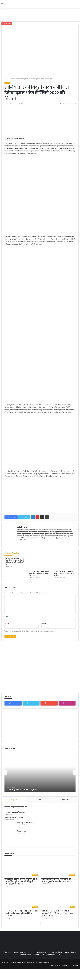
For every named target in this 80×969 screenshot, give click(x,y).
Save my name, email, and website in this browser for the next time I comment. (30, 631)
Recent (38, 800)
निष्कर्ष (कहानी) (22, 831)
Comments (65, 800)
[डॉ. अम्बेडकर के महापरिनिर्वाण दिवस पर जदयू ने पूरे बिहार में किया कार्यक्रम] (65, 564)
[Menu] (2, 5)
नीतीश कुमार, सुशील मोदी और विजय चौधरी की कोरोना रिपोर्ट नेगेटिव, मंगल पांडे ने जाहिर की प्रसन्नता (14, 561)
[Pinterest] (37, 517)
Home (7, 79)
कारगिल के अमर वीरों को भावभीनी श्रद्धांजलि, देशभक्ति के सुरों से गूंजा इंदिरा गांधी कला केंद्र (34, 23)
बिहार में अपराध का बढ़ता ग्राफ (17, 790)
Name (6, 616)
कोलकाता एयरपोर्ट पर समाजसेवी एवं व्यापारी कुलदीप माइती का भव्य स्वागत (56, 880)
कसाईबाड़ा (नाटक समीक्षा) (25, 823)
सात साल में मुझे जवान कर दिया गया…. (16, 807)
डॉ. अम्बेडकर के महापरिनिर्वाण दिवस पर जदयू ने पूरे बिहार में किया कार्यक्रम (64, 573)
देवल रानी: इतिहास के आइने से (13, 817)
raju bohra (11, 104)
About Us (57, 965)
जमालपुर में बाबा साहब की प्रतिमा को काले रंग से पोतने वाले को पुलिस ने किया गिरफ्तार (21, 913)
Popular (14, 800)
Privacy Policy (66, 965)
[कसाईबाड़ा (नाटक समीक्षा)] (9, 825)
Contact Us (74, 965)
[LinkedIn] (33, 517)
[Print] (47, 517)
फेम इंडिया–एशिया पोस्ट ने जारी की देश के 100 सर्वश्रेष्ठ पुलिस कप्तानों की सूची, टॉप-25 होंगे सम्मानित (20, 881)
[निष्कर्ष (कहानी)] (9, 837)
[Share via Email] (42, 517)
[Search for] (78, 5)
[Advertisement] (40, 14)
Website (44, 623)
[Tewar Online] (15, 4)
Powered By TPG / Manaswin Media (38, 962)
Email (6, 623)
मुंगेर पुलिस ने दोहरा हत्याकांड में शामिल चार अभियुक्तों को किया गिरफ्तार (39, 573)
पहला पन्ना (13, 79)
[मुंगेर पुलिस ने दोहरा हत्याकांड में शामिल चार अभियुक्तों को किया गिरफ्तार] (40, 564)
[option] (40, 772)
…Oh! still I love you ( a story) (14, 812)
